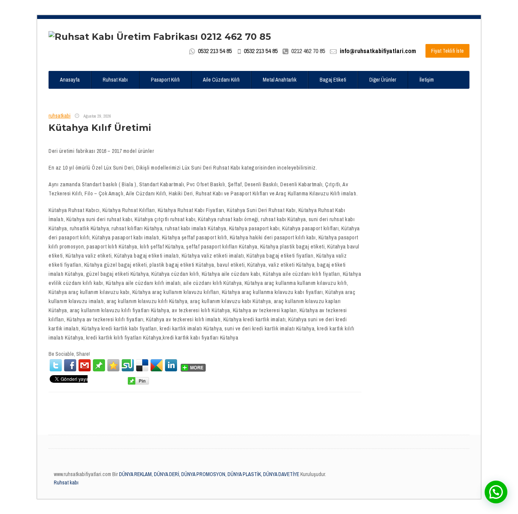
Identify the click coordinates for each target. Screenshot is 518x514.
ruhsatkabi (60, 115)
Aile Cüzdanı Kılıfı (221, 79)
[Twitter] (56, 365)
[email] (84, 365)
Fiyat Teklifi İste (447, 50)
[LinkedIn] (171, 365)
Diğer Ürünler (382, 79)
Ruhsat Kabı (115, 79)
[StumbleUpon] (128, 365)
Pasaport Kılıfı (165, 79)
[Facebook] (70, 365)
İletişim (426, 79)
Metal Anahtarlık (280, 79)
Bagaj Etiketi (333, 79)
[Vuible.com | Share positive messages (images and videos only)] (99, 365)
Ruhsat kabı (66, 482)
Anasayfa (70, 79)
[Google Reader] (157, 365)
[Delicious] (142, 365)
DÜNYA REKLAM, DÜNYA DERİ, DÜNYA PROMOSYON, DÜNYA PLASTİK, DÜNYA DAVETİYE (208, 474)
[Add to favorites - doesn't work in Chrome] (113, 365)
